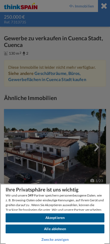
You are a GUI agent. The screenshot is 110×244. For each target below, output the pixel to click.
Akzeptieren (55, 217)
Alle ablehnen (55, 229)
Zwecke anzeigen (55, 239)
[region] (55, 214)
